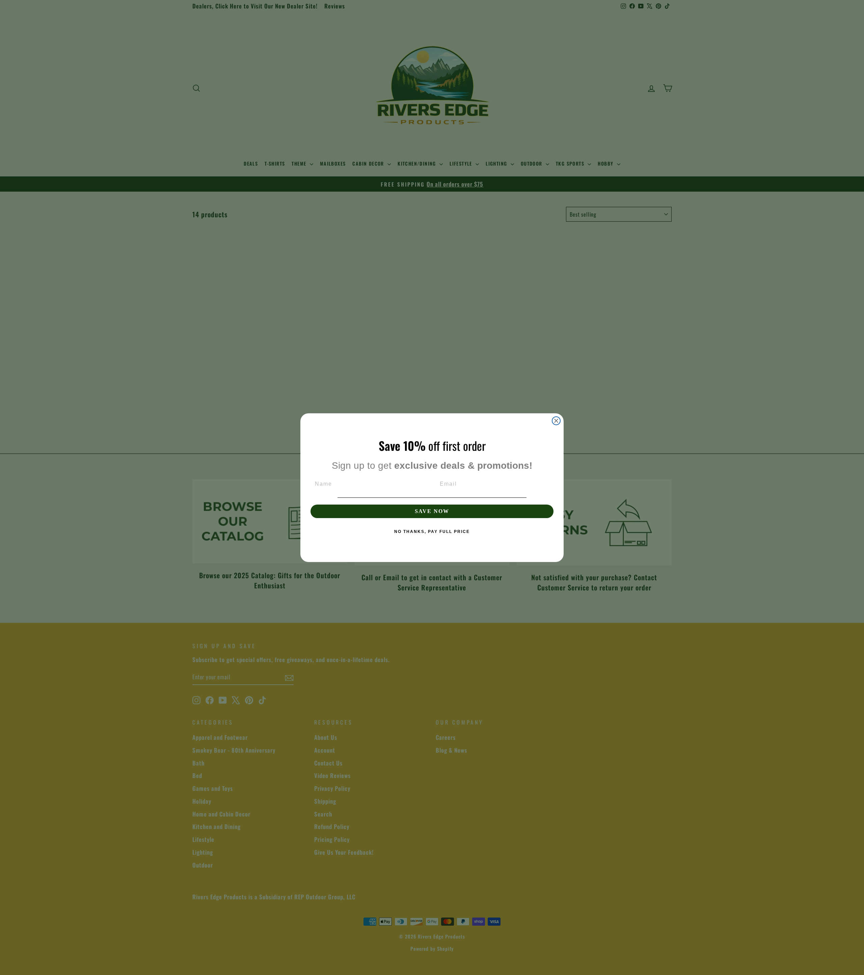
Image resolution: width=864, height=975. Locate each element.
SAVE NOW (432, 511)
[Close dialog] (556, 421)
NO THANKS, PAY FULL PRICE (432, 531)
